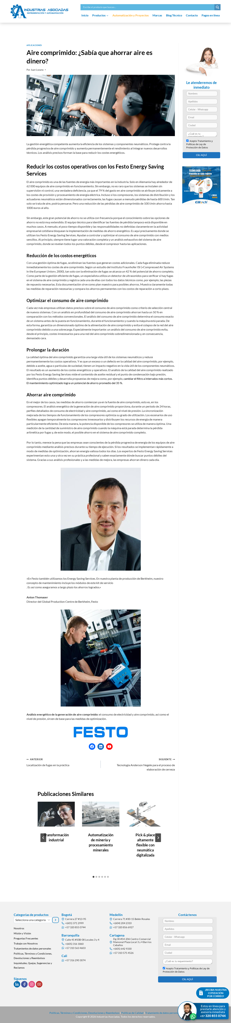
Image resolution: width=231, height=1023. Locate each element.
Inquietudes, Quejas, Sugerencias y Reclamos (33, 965)
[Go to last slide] (43, 837)
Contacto (192, 15)
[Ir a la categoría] (55, 920)
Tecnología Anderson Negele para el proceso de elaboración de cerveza (146, 764)
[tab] (93, 877)
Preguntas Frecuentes (26, 938)
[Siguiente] (158, 837)
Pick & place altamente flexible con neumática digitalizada (145, 845)
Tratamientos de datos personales (32, 948)
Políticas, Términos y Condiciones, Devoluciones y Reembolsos (33, 956)
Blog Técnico (174, 15)
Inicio (84, 15)
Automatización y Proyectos (130, 15)
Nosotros (19, 928)
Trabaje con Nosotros (26, 943)
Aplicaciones (34, 45)
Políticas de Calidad (132, 1012)
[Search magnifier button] (217, 7)
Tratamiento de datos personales (163, 1012)
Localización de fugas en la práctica (48, 762)
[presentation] (56, 814)
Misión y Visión (22, 933)
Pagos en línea (211, 15)
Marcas (157, 15)
